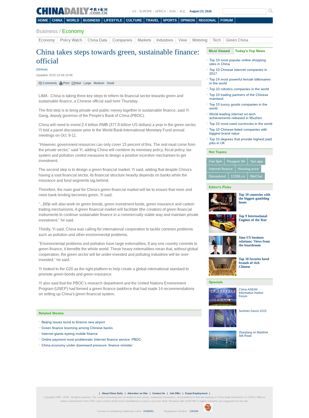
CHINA (57, 20)
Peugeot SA (236, 161)
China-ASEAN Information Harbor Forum (251, 293)
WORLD (72, 20)
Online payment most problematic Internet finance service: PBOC (91, 339)
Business (47, 31)
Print (66, 83)
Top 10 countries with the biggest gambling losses (254, 198)
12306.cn (238, 176)
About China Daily (112, 393)
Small (110, 83)
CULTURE (134, 20)
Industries (164, 40)
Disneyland (217, 176)
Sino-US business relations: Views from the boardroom (254, 241)
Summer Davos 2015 (253, 311)
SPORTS (170, 20)
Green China (237, 40)
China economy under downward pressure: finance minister (87, 345)
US (134, 11)
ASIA (172, 11)
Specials (216, 282)
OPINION (188, 20)
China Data (97, 40)
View (182, 40)
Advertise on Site (137, 393)
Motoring (199, 40)
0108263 (148, 411)
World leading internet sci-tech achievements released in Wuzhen (235, 116)
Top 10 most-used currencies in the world (240, 124)
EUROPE (146, 11)
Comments (50, 83)
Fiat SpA (215, 161)
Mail (78, 83)
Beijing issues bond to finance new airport (73, 322)
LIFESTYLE (113, 20)
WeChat (256, 176)
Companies (122, 40)
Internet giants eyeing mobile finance (70, 334)
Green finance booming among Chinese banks (77, 328)
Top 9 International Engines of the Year (253, 218)
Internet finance (221, 169)
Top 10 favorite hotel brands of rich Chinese (254, 263)
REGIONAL (208, 20)
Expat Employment (196, 393)
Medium (99, 83)
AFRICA (160, 11)
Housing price (248, 169)
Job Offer (175, 393)
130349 (194, 411)
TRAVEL (152, 20)
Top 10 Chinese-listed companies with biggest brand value (238, 131)
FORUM (226, 20)
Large (87, 83)
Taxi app (256, 161)
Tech (217, 40)
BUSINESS (91, 20)
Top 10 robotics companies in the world (239, 89)
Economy (73, 31)
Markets (144, 40)
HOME (43, 20)
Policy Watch (71, 40)
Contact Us (158, 393)
